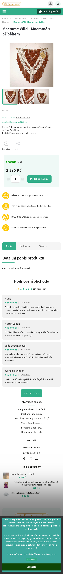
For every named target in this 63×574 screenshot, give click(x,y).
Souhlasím (31, 566)
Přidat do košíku (39, 179)
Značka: (14, 122)
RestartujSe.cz (24, 458)
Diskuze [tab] (43, 246)
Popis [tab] (9, 246)
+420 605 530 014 (31, 453)
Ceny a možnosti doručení (31, 409)
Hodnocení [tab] (25, 246)
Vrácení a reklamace (31, 423)
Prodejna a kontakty (31, 427)
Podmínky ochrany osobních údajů (31, 418)
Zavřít (51, 154)
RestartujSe (36, 458)
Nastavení (31, 560)
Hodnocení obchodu (31, 281)
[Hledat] (58, 4)
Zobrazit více (31, 393)
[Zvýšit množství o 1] (22, 179)
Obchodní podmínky (31, 414)
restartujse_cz (30, 458)
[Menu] (4, 11)
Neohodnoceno (23, 118)
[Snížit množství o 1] (8, 179)
